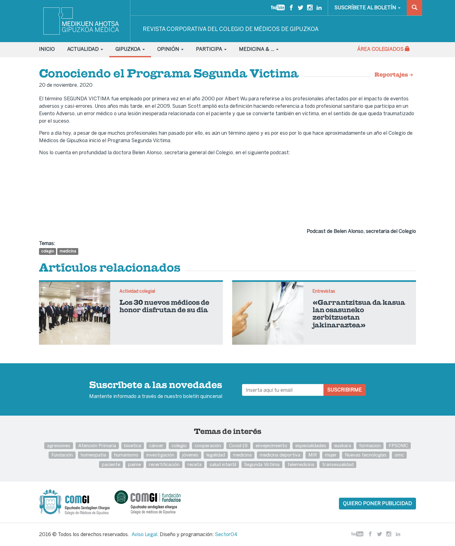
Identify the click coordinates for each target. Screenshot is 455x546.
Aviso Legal (144, 534)
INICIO (47, 49)
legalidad (215, 455)
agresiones (58, 445)
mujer (331, 455)
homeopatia (93, 455)
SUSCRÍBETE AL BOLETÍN (365, 7)
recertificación (164, 464)
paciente (111, 464)
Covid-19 (238, 445)
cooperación (208, 445)
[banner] (81, 21)
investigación (160, 455)
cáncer (156, 445)
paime (134, 464)
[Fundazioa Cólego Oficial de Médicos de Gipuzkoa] (153, 501)
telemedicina (301, 464)
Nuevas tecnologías (366, 455)
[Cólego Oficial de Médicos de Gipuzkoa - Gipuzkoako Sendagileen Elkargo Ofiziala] (76, 501)
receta (195, 464)
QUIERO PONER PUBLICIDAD (377, 503)
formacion (370, 445)
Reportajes (392, 75)
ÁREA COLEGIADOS (381, 49)
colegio (47, 251)
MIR (312, 455)
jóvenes (190, 455)
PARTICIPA (209, 49)
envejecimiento (271, 445)
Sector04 (226, 534)
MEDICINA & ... (257, 49)
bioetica (132, 445)
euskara (342, 445)
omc (399, 455)
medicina (68, 251)
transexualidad (337, 464)
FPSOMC (398, 445)
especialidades (310, 445)
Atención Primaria (97, 445)
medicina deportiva (280, 455)
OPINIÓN (168, 49)
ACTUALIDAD (83, 49)
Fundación (62, 455)
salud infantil (223, 464)
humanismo (126, 455)
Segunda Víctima (262, 464)
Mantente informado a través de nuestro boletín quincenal (155, 390)
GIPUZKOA (128, 49)
